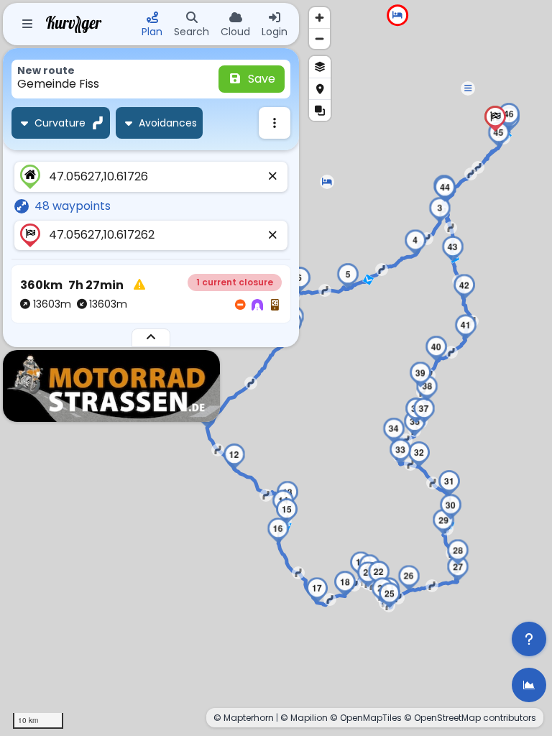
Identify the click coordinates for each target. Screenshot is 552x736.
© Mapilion (304, 718)
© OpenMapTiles (366, 718)
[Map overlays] (320, 110)
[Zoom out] (319, 38)
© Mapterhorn (243, 718)
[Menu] (27, 24)
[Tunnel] (257, 305)
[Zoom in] (319, 17)
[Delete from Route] (273, 176)
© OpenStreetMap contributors (470, 718)
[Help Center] (529, 639)
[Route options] (274, 123)
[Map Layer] (320, 67)
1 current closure (234, 282)
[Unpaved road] (274, 305)
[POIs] (320, 88)
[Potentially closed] (240, 305)
